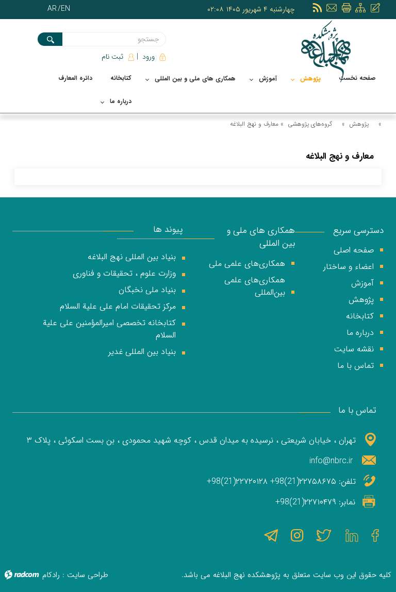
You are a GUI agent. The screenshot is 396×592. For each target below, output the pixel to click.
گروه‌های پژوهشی (310, 124)
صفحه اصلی (354, 250)
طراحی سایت (87, 575)
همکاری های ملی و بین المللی (261, 237)
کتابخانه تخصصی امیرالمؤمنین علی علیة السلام (109, 329)
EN (65, 8)
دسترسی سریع (358, 231)
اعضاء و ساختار (348, 266)
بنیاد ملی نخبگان (147, 289)
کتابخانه (360, 316)
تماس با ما (355, 365)
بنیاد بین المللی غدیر (142, 351)
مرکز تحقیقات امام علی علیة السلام (118, 306)
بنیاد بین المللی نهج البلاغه (132, 256)
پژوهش (359, 124)
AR (52, 8)
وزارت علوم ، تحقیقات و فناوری (124, 273)
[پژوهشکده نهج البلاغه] (326, 51)
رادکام (51, 575)
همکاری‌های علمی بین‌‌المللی (254, 286)
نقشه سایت (354, 349)
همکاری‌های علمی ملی (247, 263)
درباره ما (360, 332)
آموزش (362, 283)
